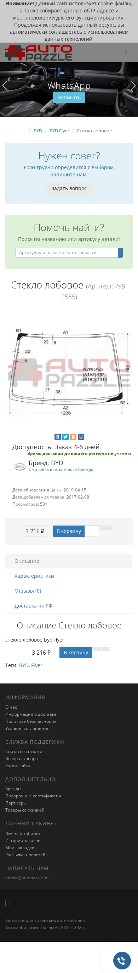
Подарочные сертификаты (33, 796)
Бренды (13, 789)
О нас (11, 707)
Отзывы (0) (28, 590)
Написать (69, 97)
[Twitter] (65, 437)
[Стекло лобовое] (69, 372)
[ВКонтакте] (57, 437)
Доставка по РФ (33, 605)
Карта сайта (17, 766)
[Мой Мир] (81, 437)
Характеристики (34, 575)
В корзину (69, 531)
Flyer (36, 665)
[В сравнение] (109, 528)
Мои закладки (20, 848)
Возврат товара (21, 758)
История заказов (22, 840)
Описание (27, 560)
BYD (24, 665)
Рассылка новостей (25, 855)
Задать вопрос (69, 188)
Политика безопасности (30, 721)
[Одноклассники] (73, 437)
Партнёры (16, 803)
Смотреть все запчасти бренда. (61, 469)
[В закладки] (102, 528)
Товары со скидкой (25, 810)
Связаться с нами (23, 751)
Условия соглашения (27, 728)
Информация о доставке (31, 714)
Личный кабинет (23, 833)
